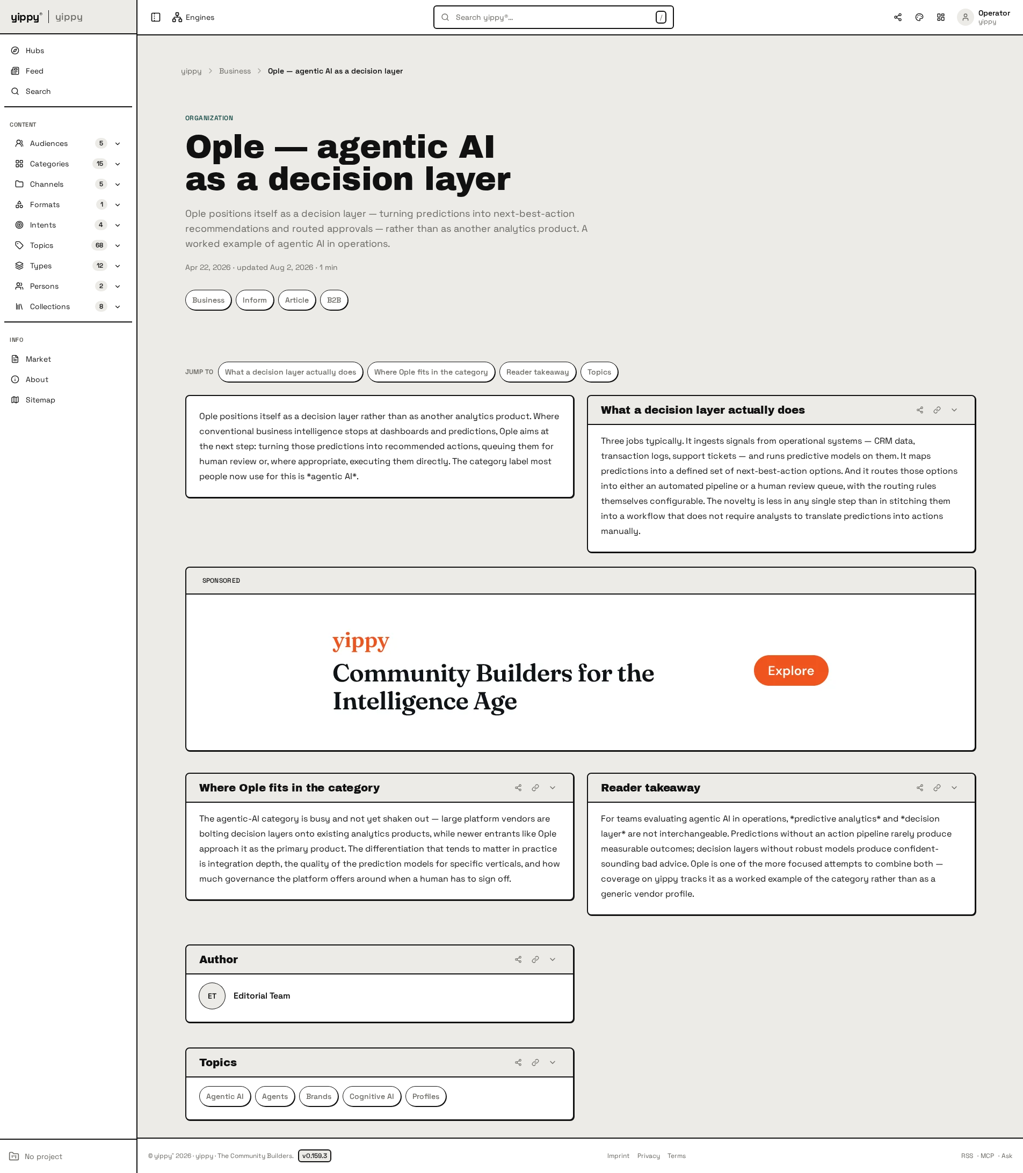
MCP (987, 1156)
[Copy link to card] (937, 409)
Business (235, 71)
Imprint (618, 1156)
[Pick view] (941, 17)
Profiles (425, 1096)
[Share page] (898, 17)
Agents (275, 1096)
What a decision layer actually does (290, 372)
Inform (255, 300)
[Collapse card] (954, 409)
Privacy (648, 1156)
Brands (318, 1096)
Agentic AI (225, 1096)
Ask (1007, 1156)
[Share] (919, 409)
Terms (677, 1156)
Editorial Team (262, 995)
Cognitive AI (372, 1096)
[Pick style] (919, 17)
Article (297, 300)
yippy (191, 71)
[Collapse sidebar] (155, 17)
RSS (967, 1156)
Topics (599, 372)
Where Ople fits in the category (431, 372)
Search (38, 91)
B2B (334, 300)
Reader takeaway (537, 372)
